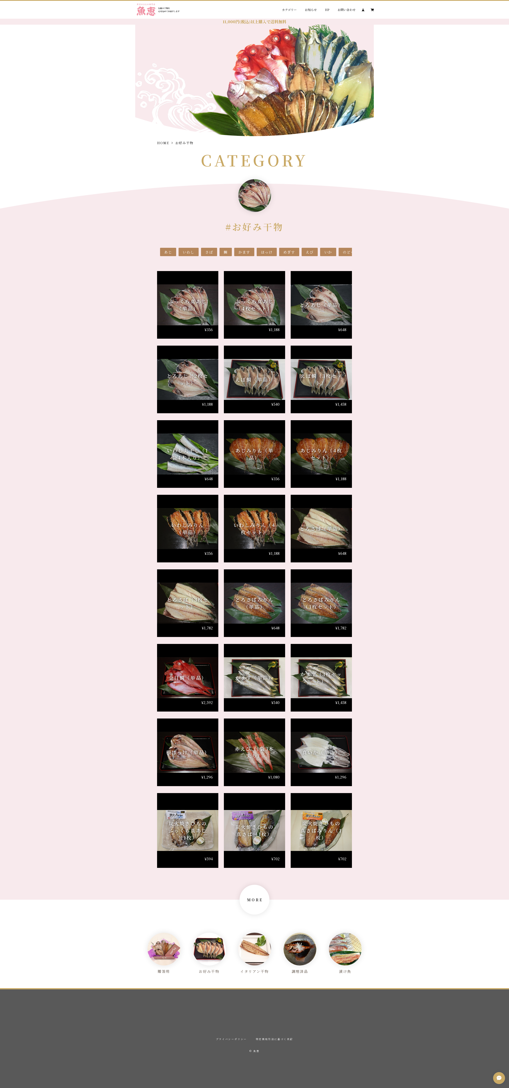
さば (209, 252)
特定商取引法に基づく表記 (274, 1039)
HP (327, 10)
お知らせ (311, 10)
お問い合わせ (347, 10)
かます (244, 252)
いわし (188, 252)
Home (163, 143)
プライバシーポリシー (231, 1039)
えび (310, 252)
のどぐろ (350, 252)
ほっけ (267, 252)
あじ (168, 252)
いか (328, 252)
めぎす (289, 252)
